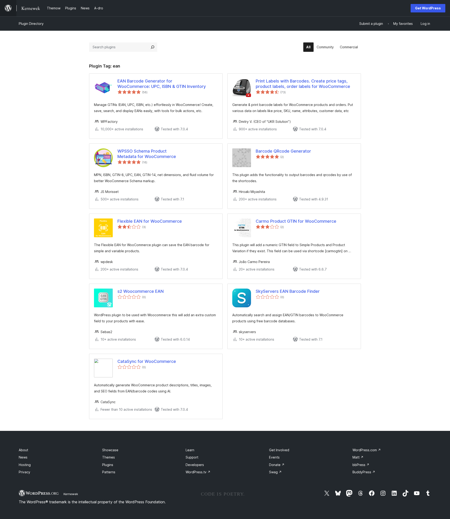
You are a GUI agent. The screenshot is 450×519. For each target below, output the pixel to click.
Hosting (25, 465)
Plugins (107, 465)
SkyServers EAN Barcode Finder (288, 291)
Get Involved (279, 450)
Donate (277, 465)
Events (274, 457)
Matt (358, 457)
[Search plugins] (152, 47)
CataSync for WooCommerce (146, 361)
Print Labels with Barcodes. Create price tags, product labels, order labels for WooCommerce (303, 84)
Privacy (24, 472)
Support (192, 457)
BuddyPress (363, 472)
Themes (108, 457)
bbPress (360, 465)
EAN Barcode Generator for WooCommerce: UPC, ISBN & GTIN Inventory (161, 84)
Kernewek (71, 494)
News (23, 457)
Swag (275, 472)
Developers (195, 465)
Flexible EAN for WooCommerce (149, 221)
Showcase (110, 450)
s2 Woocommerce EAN (140, 291)
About (23, 450)
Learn (190, 450)
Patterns (108, 472)
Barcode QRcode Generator (283, 151)
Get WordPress (428, 8)
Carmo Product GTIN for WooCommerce (296, 221)
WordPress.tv (198, 472)
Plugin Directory (31, 24)
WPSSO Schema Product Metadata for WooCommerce (146, 154)
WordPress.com (366, 450)
